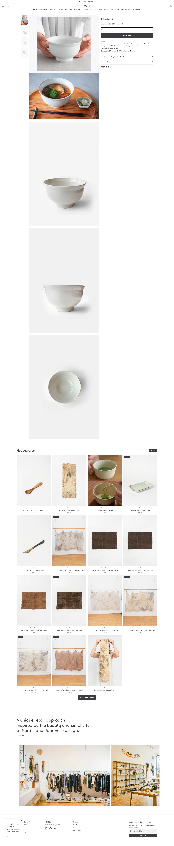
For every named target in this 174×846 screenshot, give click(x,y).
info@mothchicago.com (52, 825)
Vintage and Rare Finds (40, 9)
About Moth (20, 736)
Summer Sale (137, 9)
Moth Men (52, 9)
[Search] (166, 5)
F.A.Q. (75, 827)
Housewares (78, 9)
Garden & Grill (114, 9)
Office (100, 9)
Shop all (153, 450)
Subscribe (18, 837)
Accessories (68, 9)
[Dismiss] (21, 820)
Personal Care (88, 9)
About (75, 825)
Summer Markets (126, 9)
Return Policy (105, 62)
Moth (87, 6)
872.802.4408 (49, 822)
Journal (75, 822)
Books (106, 9)
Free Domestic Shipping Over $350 (112, 57)
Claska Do (107, 19)
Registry (75, 833)
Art (95, 9)
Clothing (60, 9)
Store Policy (77, 830)
